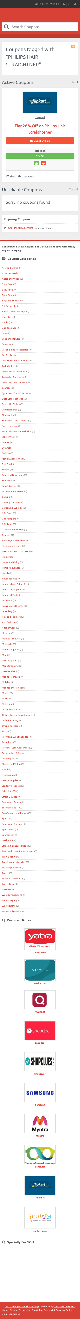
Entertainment (10, 425)
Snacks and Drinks (11, 802)
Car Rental (7, 355)
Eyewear (6, 447)
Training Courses (11, 867)
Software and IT (10, 807)
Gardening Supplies (12, 507)
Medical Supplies (10, 649)
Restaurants (8, 774)
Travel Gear (8, 883)
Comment (28, 176)
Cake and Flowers (11, 338)
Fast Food (7, 464)
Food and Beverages (12, 474)
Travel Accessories (12, 878)
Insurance (7, 600)
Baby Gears (8, 295)
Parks (5, 731)
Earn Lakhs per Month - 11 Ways (22, 1306)
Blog (4, 1313)
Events (5, 442)
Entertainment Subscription (16, 431)
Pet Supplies (8, 758)
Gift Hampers (9, 518)
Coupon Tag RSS (73, 46)
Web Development (12, 894)
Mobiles (6, 682)
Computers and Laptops (14, 382)
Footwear (7, 480)
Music (5, 698)
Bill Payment (8, 305)
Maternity (7, 643)
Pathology (7, 742)
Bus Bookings (9, 327)
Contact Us (14, 1313)
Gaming (6, 496)
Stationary (7, 840)
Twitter (74, 4)
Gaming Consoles (11, 502)
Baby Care (7, 284)
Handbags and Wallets (13, 540)
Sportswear (8, 834)
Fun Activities (9, 485)
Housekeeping (9, 578)
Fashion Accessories (12, 458)
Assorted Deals (10, 273)
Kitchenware (9, 627)
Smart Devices (9, 796)
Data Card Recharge (12, 398)
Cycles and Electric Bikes (15, 393)
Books (5, 322)
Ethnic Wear (8, 436)
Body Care (7, 316)
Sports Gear (8, 829)
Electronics (8, 414)
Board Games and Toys (14, 311)
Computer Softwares (13, 376)
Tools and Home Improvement (18, 851)
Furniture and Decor (13, 491)
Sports (5, 818)
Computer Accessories (14, 371)
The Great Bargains (64, 1306)
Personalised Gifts (11, 753)
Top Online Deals (41, 1310)
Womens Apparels (11, 911)
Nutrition (7, 703)
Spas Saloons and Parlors (15, 812)
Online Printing (10, 720)
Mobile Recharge (11, 676)
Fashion (6, 453)
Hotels (5, 573)
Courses (6, 387)
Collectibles (8, 365)
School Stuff (8, 791)
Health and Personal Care (15, 551)
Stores (13, 1310)
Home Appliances (11, 567)
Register (43, 3)
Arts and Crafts (10, 267)
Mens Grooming (10, 665)
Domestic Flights (11, 404)
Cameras (6, 344)
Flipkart (40, 117)
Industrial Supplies (11, 589)
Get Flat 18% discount (20, 227)
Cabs (4, 333)
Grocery (6, 534)
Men (4, 654)
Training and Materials (13, 862)
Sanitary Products (11, 785)
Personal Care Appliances (15, 747)
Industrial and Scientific (14, 584)
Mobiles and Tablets (12, 687)
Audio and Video (10, 278)
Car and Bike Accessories (15, 349)
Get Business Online (61, 1310)
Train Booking (9, 856)
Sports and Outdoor (12, 823)
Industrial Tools (10, 594)
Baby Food (7, 289)
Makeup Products (11, 638)
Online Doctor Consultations (17, 714)
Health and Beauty (12, 545)
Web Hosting (9, 905)
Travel (5, 872)
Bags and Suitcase (11, 300)
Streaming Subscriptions (15, 845)
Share (13, 176)
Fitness (5, 469)
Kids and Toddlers (11, 616)
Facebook (69, 4)
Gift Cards (7, 513)
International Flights (12, 605)
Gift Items (7, 524)
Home (5, 1310)
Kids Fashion (8, 622)
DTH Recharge (9, 409)
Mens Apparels (9, 660)
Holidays (6, 556)
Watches (6, 889)
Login (55, 3)
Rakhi (5, 769)
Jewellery (7, 611)
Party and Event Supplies (15, 736)
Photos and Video (11, 763)
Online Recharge (11, 725)
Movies (5, 693)
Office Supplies (10, 709)
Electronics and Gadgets (15, 420)
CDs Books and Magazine (15, 360)
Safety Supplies (10, 780)
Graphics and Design (12, 529)
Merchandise (9, 671)
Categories (24, 1310)
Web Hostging (9, 900)
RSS (64, 4)
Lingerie (6, 633)
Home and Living (10, 562)
